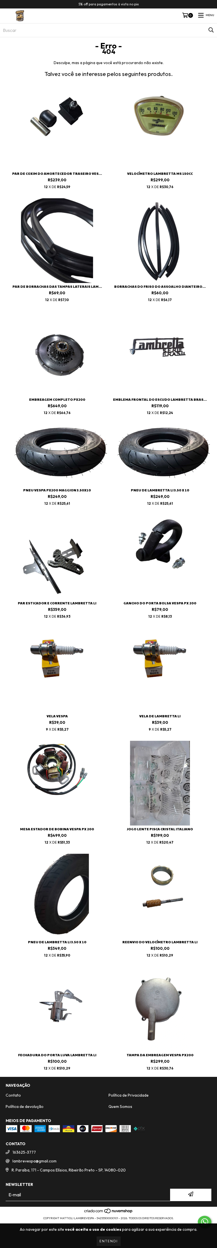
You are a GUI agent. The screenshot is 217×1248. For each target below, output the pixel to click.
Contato (13, 1095)
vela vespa (57, 716)
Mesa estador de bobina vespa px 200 (57, 829)
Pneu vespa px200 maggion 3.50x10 (57, 490)
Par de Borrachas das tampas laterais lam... (57, 286)
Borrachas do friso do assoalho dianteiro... (160, 286)
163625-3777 (24, 1152)
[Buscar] (211, 30)
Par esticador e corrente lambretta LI (57, 603)
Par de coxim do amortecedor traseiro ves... (57, 173)
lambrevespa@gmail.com (34, 1161)
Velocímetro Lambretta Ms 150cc (160, 173)
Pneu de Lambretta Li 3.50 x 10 (160, 490)
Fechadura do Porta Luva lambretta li (57, 1055)
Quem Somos (120, 1106)
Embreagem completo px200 (57, 399)
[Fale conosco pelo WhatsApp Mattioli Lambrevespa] (204, 1222)
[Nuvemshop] (108, 1212)
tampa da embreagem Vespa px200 (160, 1055)
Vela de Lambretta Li (160, 716)
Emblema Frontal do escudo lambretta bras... (160, 399)
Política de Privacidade (128, 1095)
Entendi (108, 1241)
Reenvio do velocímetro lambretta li (160, 942)
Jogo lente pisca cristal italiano (160, 829)
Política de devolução (25, 1106)
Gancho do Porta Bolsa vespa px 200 (159, 603)
